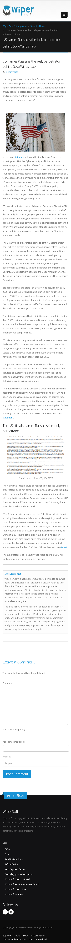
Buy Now (7, 935)
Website (7, 756)
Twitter (11, 911)
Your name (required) (14, 729)
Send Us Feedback (14, 859)
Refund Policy (11, 864)
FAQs (7, 849)
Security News (37, 26)
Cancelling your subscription (19, 874)
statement (19, 157)
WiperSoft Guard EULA (15, 889)
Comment (8, 683)
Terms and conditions (15, 939)
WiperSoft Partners (14, 894)
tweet (64, 547)
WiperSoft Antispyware (15, 26)
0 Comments (12, 71)
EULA (7, 854)
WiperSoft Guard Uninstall (17, 879)
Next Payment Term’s (15, 869)
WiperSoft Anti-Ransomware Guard (22, 884)
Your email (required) (13, 741)
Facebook (5, 911)
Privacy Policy (37, 935)
